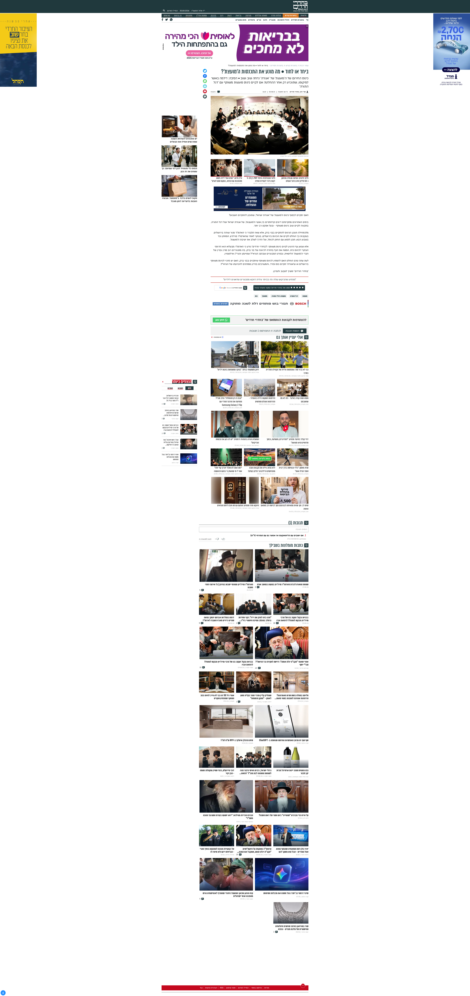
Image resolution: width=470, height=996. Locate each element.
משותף (264, 296)
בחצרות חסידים (297, 20)
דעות (229, 15)
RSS (221, 987)
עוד (201, 987)
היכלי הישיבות (283, 20)
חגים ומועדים (240, 20)
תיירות (213, 15)
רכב (221, 15)
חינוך (265, 20)
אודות (266, 987)
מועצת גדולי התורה (279, 296)
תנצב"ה (272, 20)
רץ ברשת (178, 15)
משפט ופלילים (261, 15)
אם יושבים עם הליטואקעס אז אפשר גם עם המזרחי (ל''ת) (277, 535)
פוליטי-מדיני (276, 15)
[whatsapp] (205, 81)
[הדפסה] (205, 86)
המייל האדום (172, 10)
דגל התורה (294, 296)
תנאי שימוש (230, 987)
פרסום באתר (256, 987)
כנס (256, 296)
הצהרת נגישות (211, 987)
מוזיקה (248, 15)
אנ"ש (259, 20)
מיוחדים (251, 20)
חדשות (303, 15)
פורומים (167, 15)
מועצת (304, 296)
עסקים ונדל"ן (201, 15)
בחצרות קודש (291, 15)
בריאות (238, 15)
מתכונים (189, 15)
